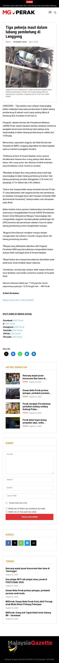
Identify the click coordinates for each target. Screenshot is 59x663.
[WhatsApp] (21, 543)
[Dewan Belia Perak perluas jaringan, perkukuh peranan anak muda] (13, 393)
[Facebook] (8, 543)
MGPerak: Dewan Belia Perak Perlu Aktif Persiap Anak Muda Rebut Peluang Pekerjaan (29, 603)
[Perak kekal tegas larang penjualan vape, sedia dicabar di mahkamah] (13, 423)
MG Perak (18, 320)
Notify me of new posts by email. (22, 512)
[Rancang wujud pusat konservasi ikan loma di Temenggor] (13, 378)
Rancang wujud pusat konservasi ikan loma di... (35, 377)
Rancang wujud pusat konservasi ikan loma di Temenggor (28, 569)
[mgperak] (19, 12)
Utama (8, 42)
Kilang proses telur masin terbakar (18, 300)
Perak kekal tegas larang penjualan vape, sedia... (35, 421)
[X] (14, 543)
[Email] (33, 543)
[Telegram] (27, 543)
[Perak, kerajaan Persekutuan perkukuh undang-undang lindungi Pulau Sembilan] (13, 408)
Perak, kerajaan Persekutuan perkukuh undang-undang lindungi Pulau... (37, 406)
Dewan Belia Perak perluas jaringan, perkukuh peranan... (37, 391)
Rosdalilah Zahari (20, 42)
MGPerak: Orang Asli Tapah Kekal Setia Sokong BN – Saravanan (28, 614)
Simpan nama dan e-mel (18, 503)
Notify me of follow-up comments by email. (26, 508)
